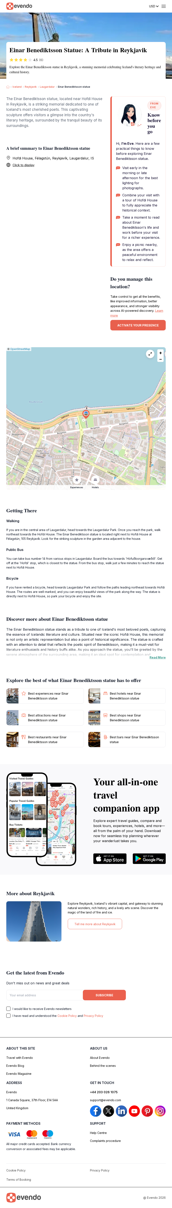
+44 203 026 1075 (104, 1092)
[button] (86, 414)
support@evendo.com (105, 1100)
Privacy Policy (93, 1016)
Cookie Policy (67, 1016)
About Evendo (100, 1057)
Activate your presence (138, 325)
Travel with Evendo (19, 1057)
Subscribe (104, 995)
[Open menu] (164, 6)
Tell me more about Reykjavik (95, 924)
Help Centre (98, 1133)
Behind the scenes (103, 1065)
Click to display (23, 165)
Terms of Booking (18, 1179)
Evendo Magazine (18, 1073)
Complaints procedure (105, 1141)
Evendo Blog (15, 1065)
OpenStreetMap (20, 349)
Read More (158, 657)
